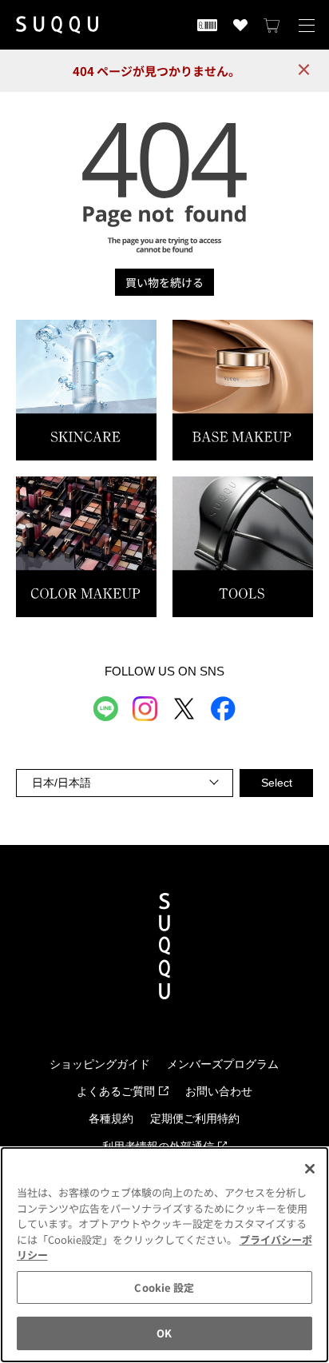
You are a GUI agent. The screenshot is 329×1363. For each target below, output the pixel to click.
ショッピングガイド (100, 1064)
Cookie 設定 (164, 1287)
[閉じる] (309, 1168)
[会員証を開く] (207, 25)
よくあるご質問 (116, 1092)
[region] (164, 1254)
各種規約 (111, 1119)
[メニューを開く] (307, 25)
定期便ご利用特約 (195, 1119)
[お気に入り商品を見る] (240, 25)
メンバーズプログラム (223, 1064)
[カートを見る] (272, 25)
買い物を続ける (164, 282)
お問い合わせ (218, 1092)
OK (164, 1333)
